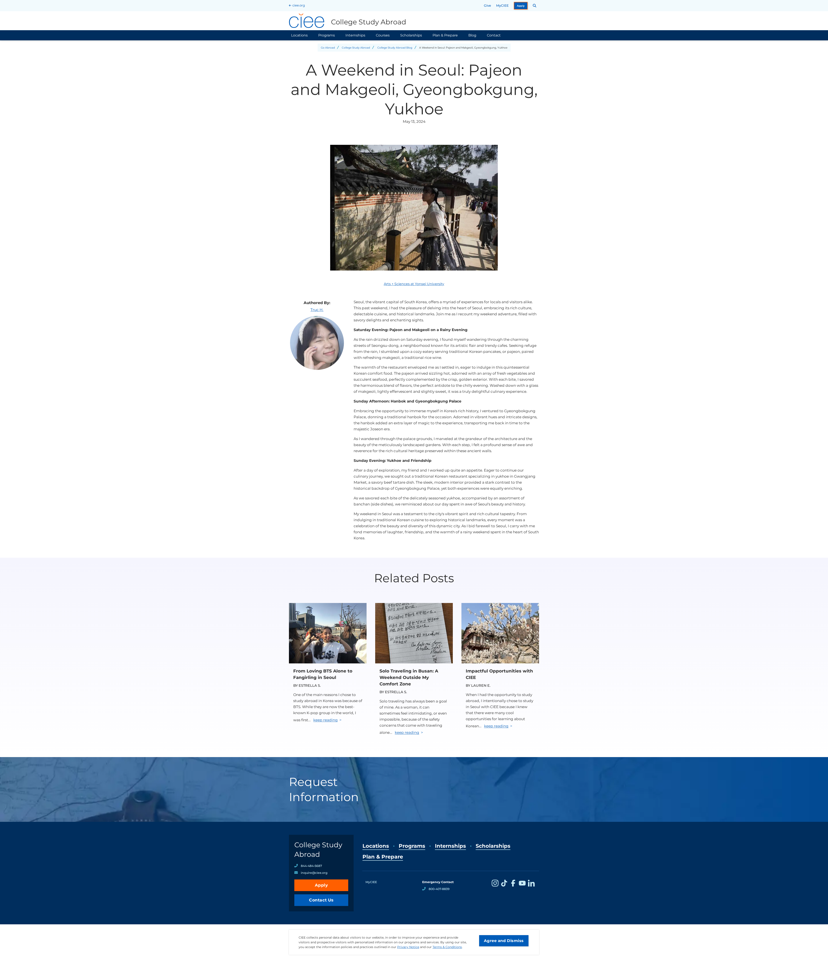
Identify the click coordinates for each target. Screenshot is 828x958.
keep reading (325, 720)
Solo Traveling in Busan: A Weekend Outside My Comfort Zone (409, 677)
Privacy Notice (408, 947)
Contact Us (321, 900)
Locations (299, 35)
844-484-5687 (311, 866)
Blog (472, 35)
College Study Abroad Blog (394, 47)
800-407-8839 (439, 889)
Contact (494, 35)
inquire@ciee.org (314, 873)
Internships (355, 35)
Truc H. (316, 310)
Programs (326, 35)
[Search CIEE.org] (534, 5)
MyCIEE (502, 5)
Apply (521, 5)
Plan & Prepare (445, 35)
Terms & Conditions (447, 947)
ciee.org (298, 5)
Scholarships (411, 35)
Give (487, 5)
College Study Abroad (356, 47)
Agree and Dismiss (504, 940)
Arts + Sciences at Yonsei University (414, 284)
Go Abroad (328, 47)
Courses (383, 35)
